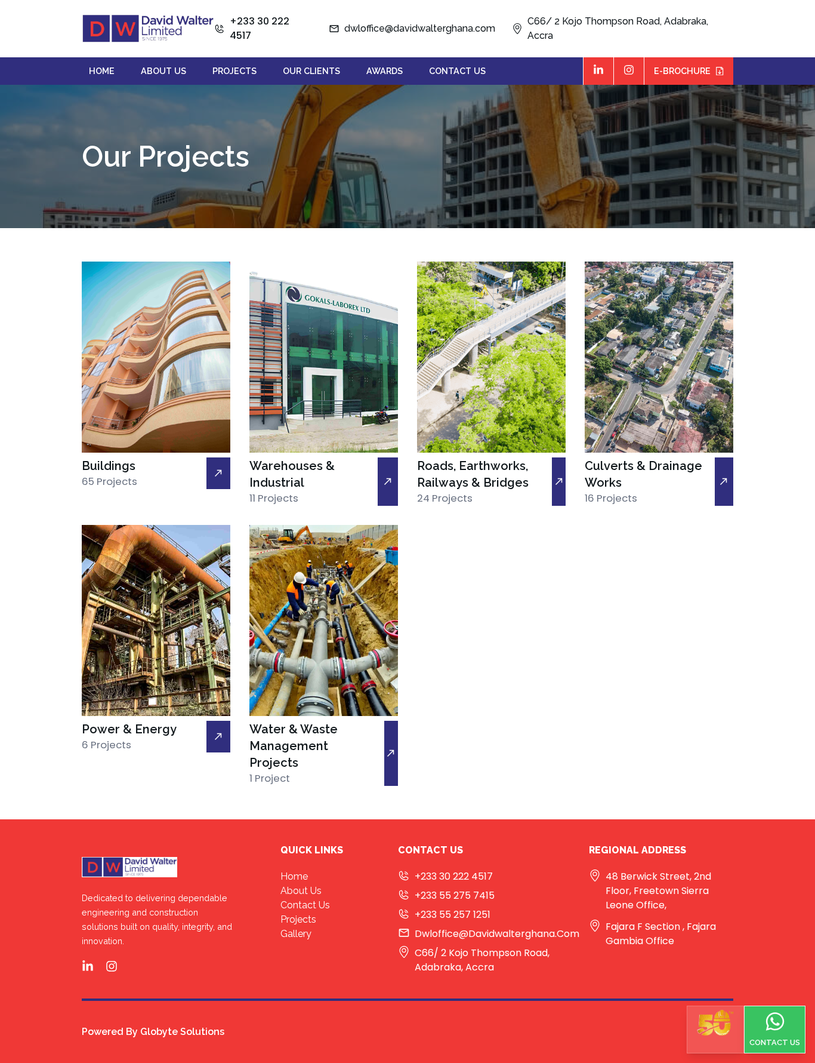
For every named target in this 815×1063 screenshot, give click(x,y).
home (102, 71)
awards (384, 71)
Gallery (295, 933)
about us (163, 71)
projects (234, 71)
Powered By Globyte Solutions (153, 1031)
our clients (311, 71)
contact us (457, 71)
